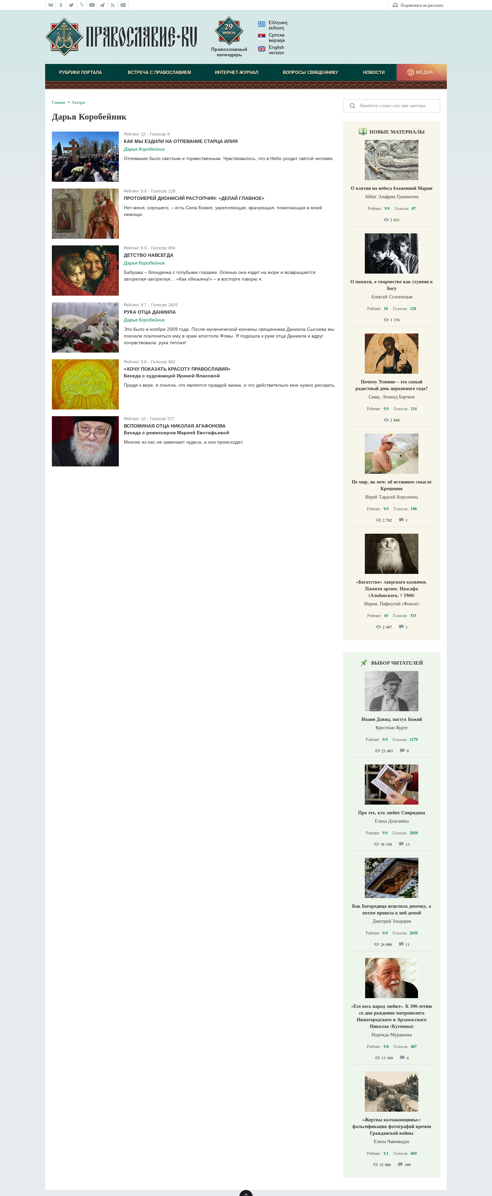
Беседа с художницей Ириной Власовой (172, 375)
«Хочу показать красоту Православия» (177, 369)
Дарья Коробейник (144, 149)
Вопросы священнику (310, 72)
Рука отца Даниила (150, 312)
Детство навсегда (148, 255)
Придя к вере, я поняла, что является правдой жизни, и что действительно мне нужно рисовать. (230, 385)
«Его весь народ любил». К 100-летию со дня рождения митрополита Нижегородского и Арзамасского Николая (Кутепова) (391, 1016)
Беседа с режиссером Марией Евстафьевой (176, 432)
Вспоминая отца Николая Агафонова (175, 426)
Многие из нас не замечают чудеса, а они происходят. (183, 442)
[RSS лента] (113, 5)
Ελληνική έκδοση (278, 25)
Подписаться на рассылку (422, 5)
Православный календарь (229, 52)
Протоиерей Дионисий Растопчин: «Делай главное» (194, 198)
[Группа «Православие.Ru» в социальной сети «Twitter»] (71, 5)
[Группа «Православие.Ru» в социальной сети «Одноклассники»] (61, 5)
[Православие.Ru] (121, 37)
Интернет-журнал (236, 72)
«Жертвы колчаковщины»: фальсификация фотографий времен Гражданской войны (391, 1126)
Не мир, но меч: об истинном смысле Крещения (391, 485)
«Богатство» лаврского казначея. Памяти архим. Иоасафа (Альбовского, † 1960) (391, 588)
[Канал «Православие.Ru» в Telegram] (102, 5)
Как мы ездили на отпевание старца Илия (181, 141)
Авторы (78, 102)
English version (276, 50)
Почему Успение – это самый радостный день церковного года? (391, 385)
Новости (374, 72)
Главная (58, 102)
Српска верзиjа (277, 37)
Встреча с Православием (159, 72)
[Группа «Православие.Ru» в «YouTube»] (92, 5)
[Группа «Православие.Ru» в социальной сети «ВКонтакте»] (50, 5)
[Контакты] (123, 5)
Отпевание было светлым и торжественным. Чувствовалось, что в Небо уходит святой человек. (229, 158)
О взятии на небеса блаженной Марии (391, 188)
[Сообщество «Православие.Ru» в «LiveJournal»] (82, 5)
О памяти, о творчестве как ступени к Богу (391, 285)
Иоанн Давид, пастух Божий (391, 719)
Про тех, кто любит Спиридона (391, 812)
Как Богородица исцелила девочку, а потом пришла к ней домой (391, 909)
